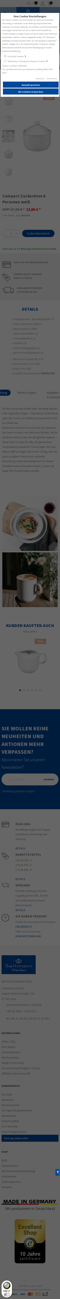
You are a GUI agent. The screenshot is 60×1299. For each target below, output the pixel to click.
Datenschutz (52, 78)
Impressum (40, 78)
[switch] (7, 1294)
